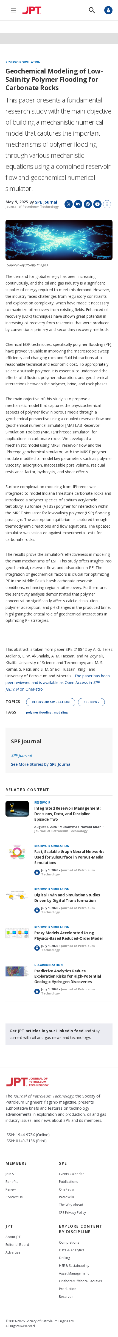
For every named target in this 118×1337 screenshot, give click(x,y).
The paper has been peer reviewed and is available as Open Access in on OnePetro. (57, 682)
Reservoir (42, 802)
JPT (9, 1226)
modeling (61, 712)
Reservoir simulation (22, 62)
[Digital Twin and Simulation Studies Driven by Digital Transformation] (17, 896)
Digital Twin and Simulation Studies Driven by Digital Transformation (67, 897)
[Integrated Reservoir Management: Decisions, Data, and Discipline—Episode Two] (17, 809)
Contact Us (14, 1197)
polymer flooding (39, 712)
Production (67, 1288)
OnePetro (66, 1189)
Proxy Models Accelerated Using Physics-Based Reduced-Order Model (68, 935)
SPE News (91, 702)
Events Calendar (71, 1174)
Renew (10, 1189)
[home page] (33, 10)
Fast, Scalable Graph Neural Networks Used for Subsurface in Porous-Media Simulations (69, 857)
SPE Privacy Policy (72, 1212)
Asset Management (74, 1273)
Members (16, 1163)
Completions (69, 1242)
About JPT (13, 1237)
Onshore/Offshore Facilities (80, 1281)
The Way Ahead (71, 1204)
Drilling (64, 1258)
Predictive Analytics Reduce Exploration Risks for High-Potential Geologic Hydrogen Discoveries (67, 976)
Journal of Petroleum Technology (32, 206)
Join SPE (11, 1174)
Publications (68, 1181)
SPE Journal (26, 741)
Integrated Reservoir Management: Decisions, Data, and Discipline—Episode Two (67, 814)
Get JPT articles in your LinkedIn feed (46, 1030)
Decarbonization (48, 965)
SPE (63, 1163)
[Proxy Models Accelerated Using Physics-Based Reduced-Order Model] (17, 933)
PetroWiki (66, 1197)
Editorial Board (17, 1244)
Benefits (11, 1181)
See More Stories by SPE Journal (41, 764)
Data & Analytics (71, 1250)
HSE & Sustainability (74, 1265)
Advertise (12, 1252)
